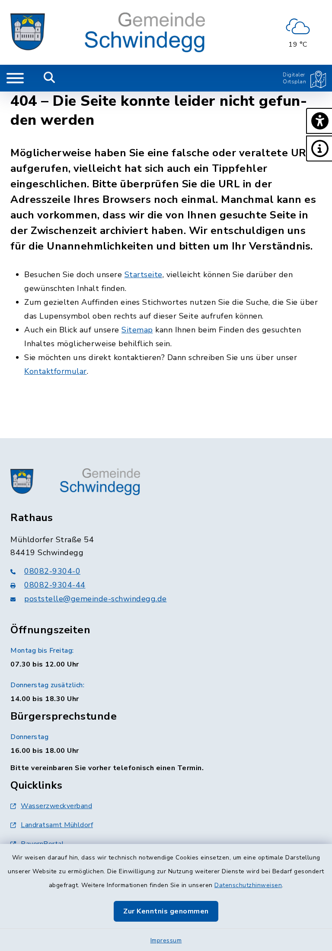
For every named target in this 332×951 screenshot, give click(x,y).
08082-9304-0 (52, 571)
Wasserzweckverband (56, 806)
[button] (319, 121)
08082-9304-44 (55, 585)
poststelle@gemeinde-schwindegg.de (95, 599)
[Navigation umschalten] (15, 78)
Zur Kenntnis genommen (166, 911)
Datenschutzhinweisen (248, 885)
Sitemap (137, 330)
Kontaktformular (55, 371)
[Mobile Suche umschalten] (49, 78)
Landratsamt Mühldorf (57, 825)
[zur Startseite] (107, 32)
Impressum (166, 940)
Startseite (143, 274)
